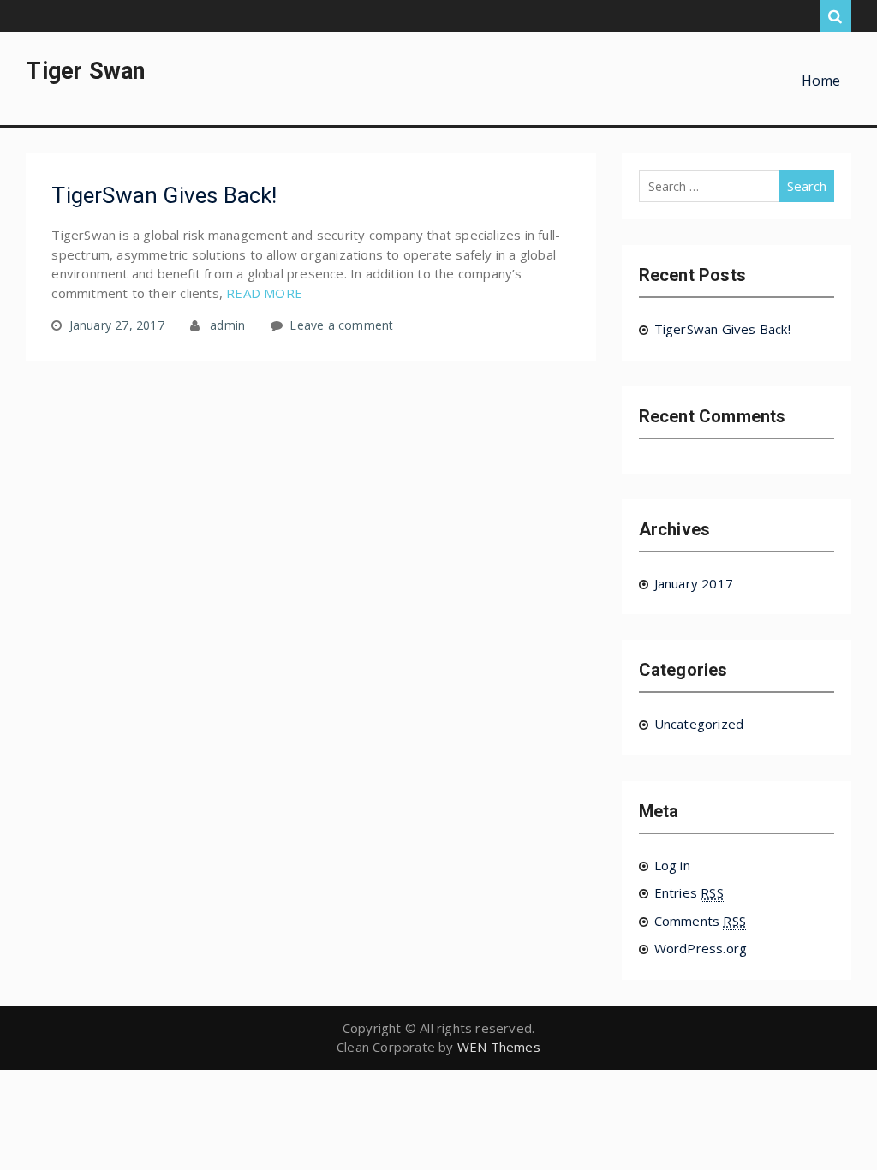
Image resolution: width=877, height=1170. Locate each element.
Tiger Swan (85, 71)
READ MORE (264, 292)
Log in (672, 865)
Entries (689, 892)
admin (227, 325)
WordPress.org (701, 948)
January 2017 (693, 583)
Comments (700, 920)
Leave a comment (341, 325)
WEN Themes (498, 1046)
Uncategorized (699, 723)
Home (821, 80)
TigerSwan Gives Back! (164, 195)
